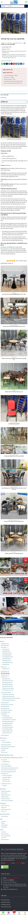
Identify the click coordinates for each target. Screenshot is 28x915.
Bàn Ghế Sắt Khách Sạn (7, 717)
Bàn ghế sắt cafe (5, 715)
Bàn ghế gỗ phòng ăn (6, 654)
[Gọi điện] (14, 912)
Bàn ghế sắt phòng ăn (7, 725)
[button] (2, 2)
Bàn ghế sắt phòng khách (7, 727)
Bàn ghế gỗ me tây (6, 651)
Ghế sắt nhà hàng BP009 (14, 423)
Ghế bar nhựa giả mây (6, 809)
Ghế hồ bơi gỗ (4, 793)
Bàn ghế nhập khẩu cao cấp (6, 755)
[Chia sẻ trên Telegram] (23, 64)
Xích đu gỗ (3, 832)
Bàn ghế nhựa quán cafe (7, 686)
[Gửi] (25, 6)
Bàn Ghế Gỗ (3, 647)
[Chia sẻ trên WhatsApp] (2, 64)
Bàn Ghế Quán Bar (5, 706)
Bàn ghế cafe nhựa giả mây (8, 694)
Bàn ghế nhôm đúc (5, 675)
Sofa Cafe (3, 821)
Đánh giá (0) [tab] (3, 97)
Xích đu (2, 829)
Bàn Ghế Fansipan (5, 645)
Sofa (1, 819)
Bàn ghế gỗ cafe (5, 649)
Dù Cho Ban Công (5, 764)
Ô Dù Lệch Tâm (4, 773)
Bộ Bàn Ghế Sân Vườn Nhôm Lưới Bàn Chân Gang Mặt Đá (14, 359)
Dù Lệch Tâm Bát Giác (7, 775)
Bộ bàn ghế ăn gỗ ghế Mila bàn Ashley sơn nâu (14, 326)
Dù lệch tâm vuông (6, 781)
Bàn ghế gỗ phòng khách (7, 656)
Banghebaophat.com (5, 248)
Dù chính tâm (4, 759)
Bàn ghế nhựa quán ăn (7, 682)
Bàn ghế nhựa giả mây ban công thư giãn (11, 698)
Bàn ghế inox (4, 666)
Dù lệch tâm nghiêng (6, 777)
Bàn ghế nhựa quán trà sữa (8, 688)
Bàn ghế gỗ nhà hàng (6, 653)
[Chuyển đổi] (27, 641)
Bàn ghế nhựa (4, 676)
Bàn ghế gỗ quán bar (6, 660)
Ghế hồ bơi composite (5, 791)
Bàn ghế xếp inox (6, 668)
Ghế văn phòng (4, 816)
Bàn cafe (3, 740)
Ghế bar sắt (3, 811)
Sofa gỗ (2, 823)
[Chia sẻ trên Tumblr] (21, 64)
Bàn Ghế (9, 43)
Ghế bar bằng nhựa (5, 805)
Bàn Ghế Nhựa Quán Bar (7, 684)
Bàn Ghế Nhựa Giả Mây (6, 692)
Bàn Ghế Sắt (4, 713)
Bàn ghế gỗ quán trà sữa (7, 662)
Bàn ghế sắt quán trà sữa (7, 730)
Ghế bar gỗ (3, 807)
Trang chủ (3, 43)
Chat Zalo (19, 914)
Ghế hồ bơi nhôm (4, 796)
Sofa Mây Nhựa (4, 825)
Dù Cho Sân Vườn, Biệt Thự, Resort (8, 769)
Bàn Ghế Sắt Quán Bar (7, 729)
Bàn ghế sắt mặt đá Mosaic (8, 721)
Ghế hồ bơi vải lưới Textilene (7, 800)
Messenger (8, 914)
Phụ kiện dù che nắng (5, 783)
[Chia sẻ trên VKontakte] (16, 64)
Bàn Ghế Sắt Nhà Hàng (7, 723)
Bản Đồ (25, 914)
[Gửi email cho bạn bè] (11, 64)
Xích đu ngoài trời (5, 833)
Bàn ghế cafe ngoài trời (6, 744)
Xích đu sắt (3, 837)
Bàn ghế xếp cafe (4, 748)
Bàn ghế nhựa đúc (6, 678)
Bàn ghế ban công (5, 643)
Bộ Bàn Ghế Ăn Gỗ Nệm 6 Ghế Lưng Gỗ (14, 391)
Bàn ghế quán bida (5, 708)
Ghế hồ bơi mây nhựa (5, 794)
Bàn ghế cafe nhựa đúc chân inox (8, 746)
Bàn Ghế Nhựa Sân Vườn (7, 690)
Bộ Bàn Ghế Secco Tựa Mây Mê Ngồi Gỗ (14, 553)
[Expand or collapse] (26, 102)
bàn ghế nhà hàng (13, 105)
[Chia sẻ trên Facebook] (4, 64)
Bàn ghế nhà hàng (17, 43)
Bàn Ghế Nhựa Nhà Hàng (7, 680)
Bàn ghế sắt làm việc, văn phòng (9, 719)
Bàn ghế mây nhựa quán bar (8, 696)
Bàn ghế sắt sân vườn (7, 732)
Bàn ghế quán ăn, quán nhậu (7, 704)
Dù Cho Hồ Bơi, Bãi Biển (6, 766)
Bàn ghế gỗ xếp (5, 664)
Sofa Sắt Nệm (4, 826)
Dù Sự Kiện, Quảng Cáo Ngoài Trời (8, 771)
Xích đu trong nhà (5, 839)
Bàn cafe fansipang (6, 742)
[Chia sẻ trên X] (7, 64)
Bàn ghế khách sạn (5, 671)
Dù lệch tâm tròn (5, 779)
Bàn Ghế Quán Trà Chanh (6, 710)
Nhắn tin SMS (3, 914)
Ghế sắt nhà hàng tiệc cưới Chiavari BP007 (14, 456)
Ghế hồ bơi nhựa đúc (5, 798)
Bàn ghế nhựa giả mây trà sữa (8, 700)
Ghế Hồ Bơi (3, 789)
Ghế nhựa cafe (4, 752)
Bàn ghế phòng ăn (5, 702)
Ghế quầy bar (3, 803)
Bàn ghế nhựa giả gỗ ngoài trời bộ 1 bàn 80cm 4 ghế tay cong (14, 489)
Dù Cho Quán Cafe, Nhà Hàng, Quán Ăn (9, 767)
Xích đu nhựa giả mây (5, 835)
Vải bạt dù (4, 785)
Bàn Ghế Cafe (3, 738)
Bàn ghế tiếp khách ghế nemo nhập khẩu (14, 521)
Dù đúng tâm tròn (6, 761)
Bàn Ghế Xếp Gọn (5, 735)
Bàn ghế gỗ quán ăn (6, 658)
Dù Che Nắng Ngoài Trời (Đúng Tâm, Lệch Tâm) (11, 757)
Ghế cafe (3, 750)
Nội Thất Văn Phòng (4, 814)
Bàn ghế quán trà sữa (5, 712)
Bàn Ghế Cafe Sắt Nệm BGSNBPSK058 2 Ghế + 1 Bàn (14, 294)
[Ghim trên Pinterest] (14, 64)
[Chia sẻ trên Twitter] (9, 64)
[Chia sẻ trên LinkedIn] (19, 64)
